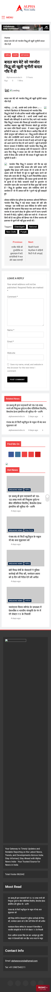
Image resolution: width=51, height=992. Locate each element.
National (33, 226)
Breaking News (16, 490)
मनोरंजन (27, 601)
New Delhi (11, 232)
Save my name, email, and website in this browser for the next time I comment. (25, 367)
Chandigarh (19, 226)
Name (10, 330)
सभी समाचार (25, 55)
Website (11, 353)
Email (10, 341)
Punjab (23, 232)
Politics (29, 530)
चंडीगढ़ (7, 55)
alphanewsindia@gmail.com (24, 961)
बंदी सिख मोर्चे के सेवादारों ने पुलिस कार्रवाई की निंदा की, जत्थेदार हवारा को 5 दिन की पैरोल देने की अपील (24, 574)
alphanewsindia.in (14, 77)
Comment (12, 296)
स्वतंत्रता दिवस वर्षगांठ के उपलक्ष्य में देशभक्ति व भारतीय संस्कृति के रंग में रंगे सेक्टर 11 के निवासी (25, 611)
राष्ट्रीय (15, 55)
